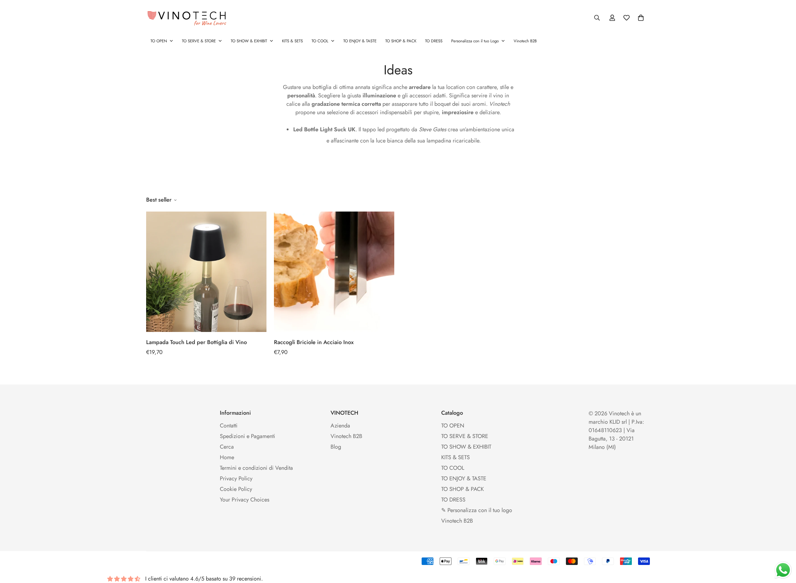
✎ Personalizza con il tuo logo (476, 510)
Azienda (340, 426)
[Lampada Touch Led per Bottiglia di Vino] (206, 272)
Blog (336, 447)
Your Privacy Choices (244, 500)
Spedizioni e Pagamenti (247, 436)
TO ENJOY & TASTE (463, 478)
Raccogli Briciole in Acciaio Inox (314, 342)
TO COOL (452, 468)
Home (227, 457)
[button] (641, 18)
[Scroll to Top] (784, 549)
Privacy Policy (236, 478)
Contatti (229, 426)
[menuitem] (162, 41)
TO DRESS (453, 500)
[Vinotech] (188, 17)
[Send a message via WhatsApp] (783, 570)
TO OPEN (452, 426)
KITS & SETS (455, 457)
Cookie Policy (236, 489)
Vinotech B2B (346, 436)
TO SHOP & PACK (462, 489)
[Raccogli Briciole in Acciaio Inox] (334, 272)
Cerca (227, 447)
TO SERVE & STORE (464, 436)
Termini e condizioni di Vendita (256, 468)
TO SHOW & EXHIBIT (466, 447)
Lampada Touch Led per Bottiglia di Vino (196, 342)
